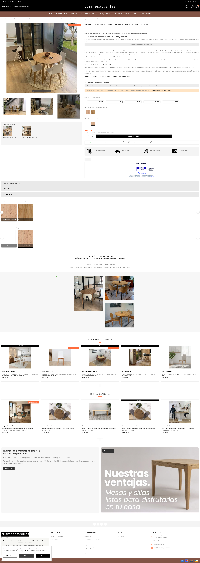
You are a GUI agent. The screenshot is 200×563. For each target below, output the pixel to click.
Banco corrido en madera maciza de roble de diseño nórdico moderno (99, 429)
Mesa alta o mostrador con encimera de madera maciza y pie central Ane (178, 429)
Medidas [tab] (6, 189)
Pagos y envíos (89, 545)
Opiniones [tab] (7, 194)
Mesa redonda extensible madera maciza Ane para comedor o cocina (138, 429)
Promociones (55, 539)
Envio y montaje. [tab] (10, 183)
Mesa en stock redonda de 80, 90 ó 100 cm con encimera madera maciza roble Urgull (17, 429)
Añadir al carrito (135, 136)
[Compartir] (86, 159)
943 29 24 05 (6, 6)
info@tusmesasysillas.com (162, 548)
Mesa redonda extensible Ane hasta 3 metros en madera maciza (58, 429)
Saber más (9, 468)
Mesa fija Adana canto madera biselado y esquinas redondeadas (139, 374)
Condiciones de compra (92, 539)
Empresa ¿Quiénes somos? (93, 548)
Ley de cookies (89, 542)
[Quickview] (23, 361)
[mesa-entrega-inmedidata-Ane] (41, 107)
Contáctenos (89, 551)
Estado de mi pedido (57, 536)
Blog (119, 539)
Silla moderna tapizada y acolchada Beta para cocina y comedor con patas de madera (20, 374)
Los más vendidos (56, 545)
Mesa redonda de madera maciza (162, 90)
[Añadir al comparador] (20, 362)
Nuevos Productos (56, 542)
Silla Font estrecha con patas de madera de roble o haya (179, 374)
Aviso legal (88, 536)
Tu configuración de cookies (127, 542)
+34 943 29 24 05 (159, 545)
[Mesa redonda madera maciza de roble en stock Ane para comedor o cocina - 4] (15, 107)
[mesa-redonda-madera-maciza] (69, 107)
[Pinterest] (89, 159)
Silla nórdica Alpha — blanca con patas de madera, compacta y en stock (59, 374)
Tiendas (87, 554)
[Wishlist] (37, 347)
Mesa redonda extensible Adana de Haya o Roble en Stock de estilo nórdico (99, 374)
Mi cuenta (121, 532)
